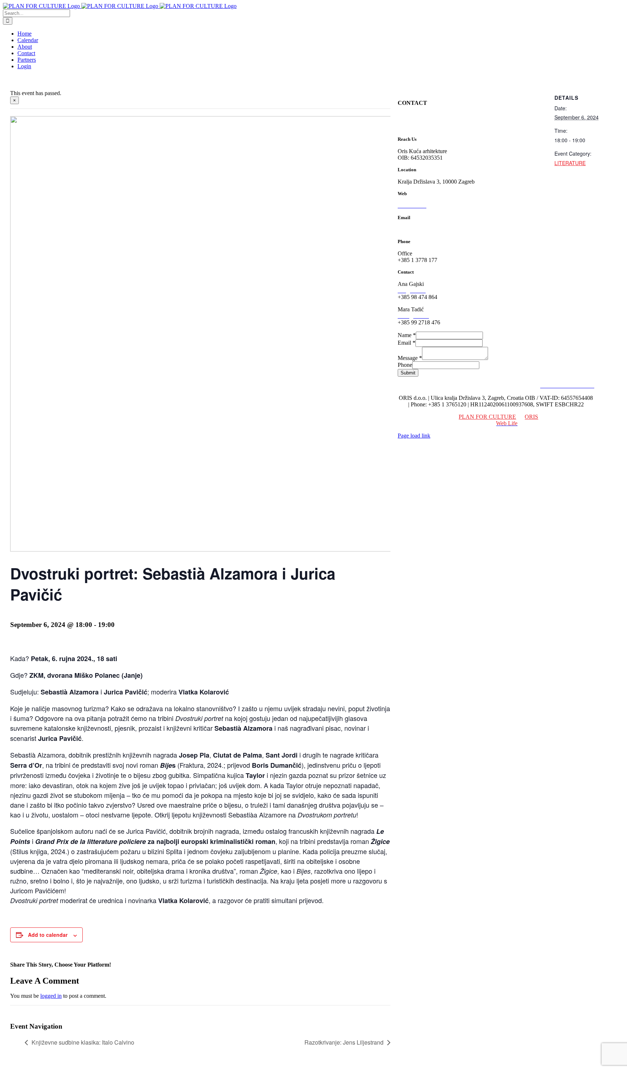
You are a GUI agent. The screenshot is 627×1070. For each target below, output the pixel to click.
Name (407, 335)
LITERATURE (570, 163)
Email (406, 343)
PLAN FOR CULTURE (487, 417)
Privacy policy (519, 385)
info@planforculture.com (426, 229)
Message (410, 358)
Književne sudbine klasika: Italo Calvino (83, 1042)
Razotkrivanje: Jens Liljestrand (344, 1042)
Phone (405, 365)
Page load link (414, 435)
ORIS (531, 417)
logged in (51, 996)
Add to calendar (47, 934)
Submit (408, 373)
